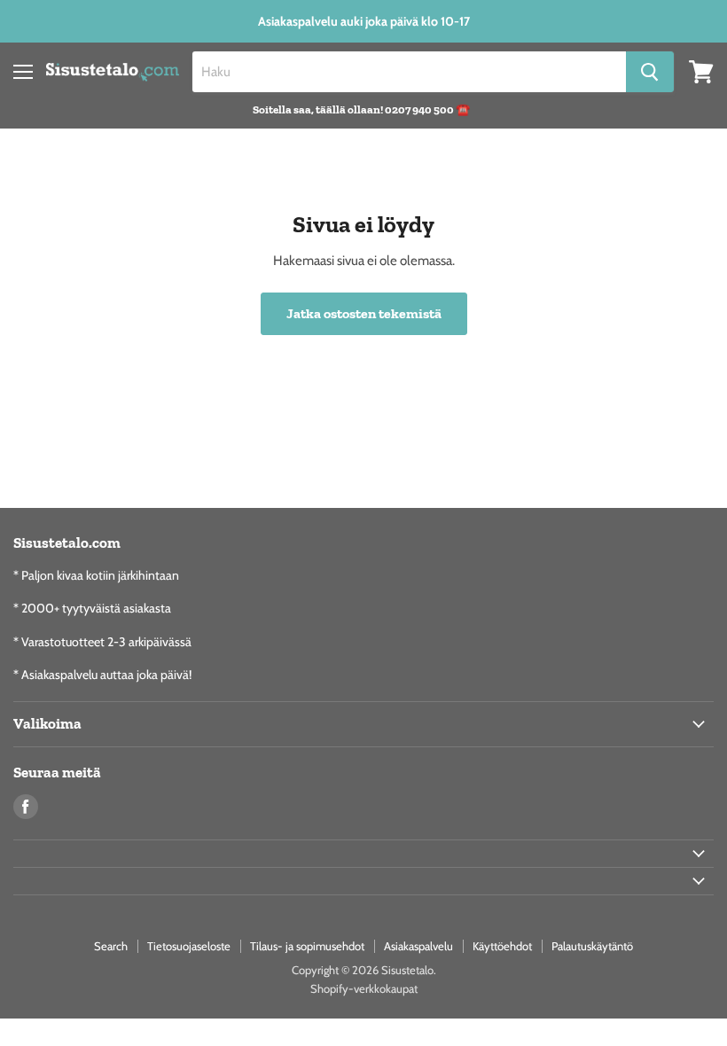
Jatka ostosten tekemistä (364, 313)
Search (111, 946)
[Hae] (650, 71)
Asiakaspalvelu (418, 946)
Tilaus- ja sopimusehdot (307, 946)
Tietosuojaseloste (189, 946)
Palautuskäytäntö (592, 946)
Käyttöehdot (502, 946)
